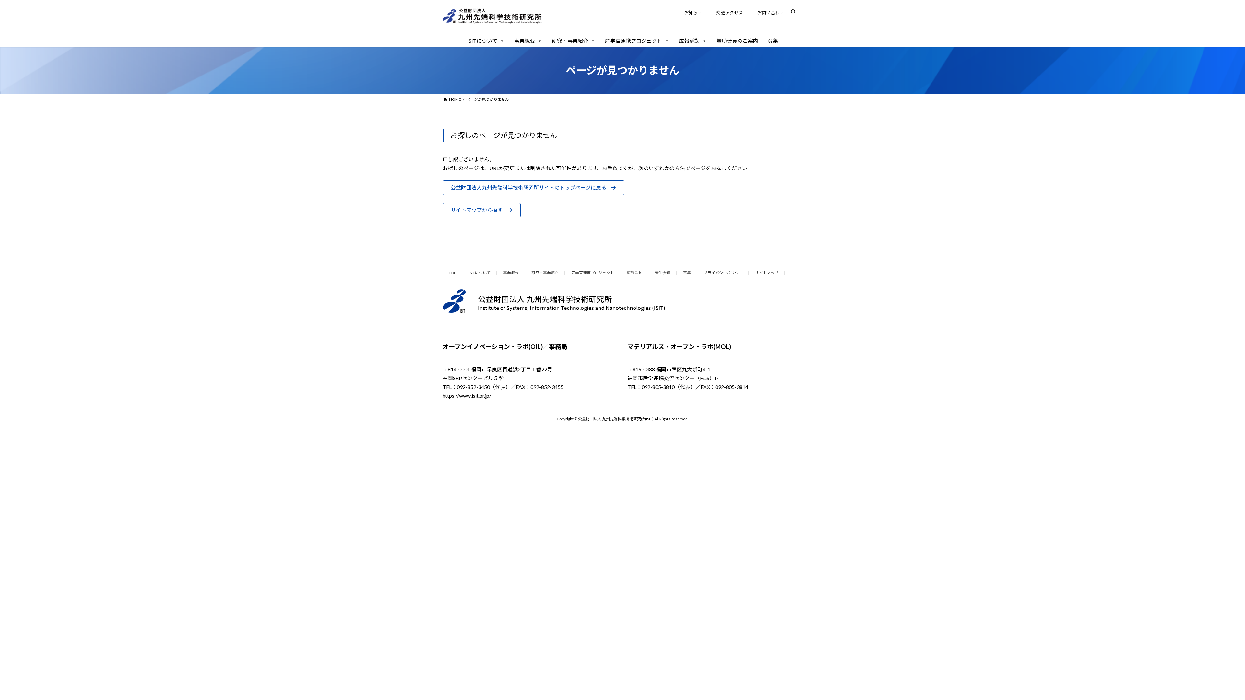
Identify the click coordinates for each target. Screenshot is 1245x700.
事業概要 (524, 41)
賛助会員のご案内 (737, 41)
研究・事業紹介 (570, 41)
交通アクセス (729, 12)
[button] (533, 187)
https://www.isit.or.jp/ (467, 395)
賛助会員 (662, 272)
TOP (452, 272)
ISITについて (482, 41)
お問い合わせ (770, 12)
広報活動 (689, 41)
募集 (773, 41)
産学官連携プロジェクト (633, 41)
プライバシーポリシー (723, 272)
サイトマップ (766, 272)
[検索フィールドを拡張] (793, 12)
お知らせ (693, 12)
